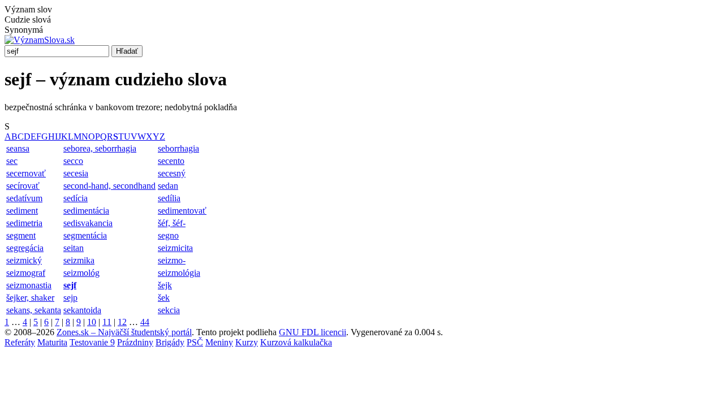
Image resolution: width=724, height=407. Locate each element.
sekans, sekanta (33, 310)
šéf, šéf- (172, 223)
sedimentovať (182, 210)
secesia (75, 173)
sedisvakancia (88, 223)
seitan (73, 248)
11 (106, 322)
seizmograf (25, 273)
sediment (22, 210)
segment (21, 235)
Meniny (219, 342)
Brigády (170, 342)
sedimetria (24, 223)
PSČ (195, 342)
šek (164, 297)
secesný (172, 173)
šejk (165, 285)
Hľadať (127, 51)
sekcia (169, 310)
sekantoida (82, 310)
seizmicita (175, 248)
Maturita (52, 342)
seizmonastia (28, 285)
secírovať (23, 185)
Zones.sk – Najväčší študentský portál (124, 332)
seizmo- (172, 260)
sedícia (75, 198)
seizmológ (81, 273)
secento (171, 161)
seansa (17, 148)
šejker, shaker (30, 297)
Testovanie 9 (92, 342)
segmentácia (85, 235)
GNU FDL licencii (312, 332)
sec (12, 161)
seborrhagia (178, 148)
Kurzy (246, 342)
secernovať (26, 173)
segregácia (25, 248)
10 (91, 322)
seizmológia (179, 273)
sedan (168, 185)
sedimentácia (86, 210)
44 (144, 322)
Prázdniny (135, 342)
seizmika (78, 260)
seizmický (24, 260)
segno (168, 235)
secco (73, 161)
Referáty (20, 342)
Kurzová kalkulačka (296, 342)
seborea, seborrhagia (99, 148)
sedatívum (24, 198)
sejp (70, 297)
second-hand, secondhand (109, 185)
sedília (169, 198)
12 (122, 322)
